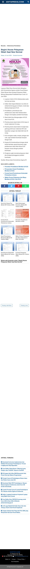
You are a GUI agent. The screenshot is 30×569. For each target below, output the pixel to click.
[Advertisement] (15, 31)
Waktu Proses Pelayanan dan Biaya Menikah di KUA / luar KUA (22, 238)
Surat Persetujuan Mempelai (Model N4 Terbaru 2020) (6, 238)
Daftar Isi (7, 559)
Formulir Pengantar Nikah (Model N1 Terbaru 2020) (22, 254)
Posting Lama (24, 305)
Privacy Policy (21, 559)
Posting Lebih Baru (7, 305)
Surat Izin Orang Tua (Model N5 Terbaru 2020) (7, 204)
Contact (14, 559)
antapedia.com (15, 2)
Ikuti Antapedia (15, 561)
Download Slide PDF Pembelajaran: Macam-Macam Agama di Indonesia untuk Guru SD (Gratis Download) (14, 484)
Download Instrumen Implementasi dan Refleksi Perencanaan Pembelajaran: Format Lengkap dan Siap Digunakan (13, 463)
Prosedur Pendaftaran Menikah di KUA (22, 220)
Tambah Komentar (17, 55)
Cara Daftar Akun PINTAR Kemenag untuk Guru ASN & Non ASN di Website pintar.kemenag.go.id (13, 501)
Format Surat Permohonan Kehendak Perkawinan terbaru (7, 221)
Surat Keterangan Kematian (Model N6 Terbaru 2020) (21, 205)
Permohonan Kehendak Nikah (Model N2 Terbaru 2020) (7, 254)
